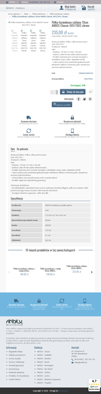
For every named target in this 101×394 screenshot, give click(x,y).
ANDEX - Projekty (44, 383)
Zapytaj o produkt (62, 104)
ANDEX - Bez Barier (45, 369)
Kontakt (60, 2)
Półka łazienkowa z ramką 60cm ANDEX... (50, 269)
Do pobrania (22, 149)
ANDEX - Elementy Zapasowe (49, 379)
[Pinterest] (90, 99)
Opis (13, 149)
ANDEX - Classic (43, 351)
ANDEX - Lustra (43, 376)
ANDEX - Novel (43, 362)
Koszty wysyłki (15, 358)
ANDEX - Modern (44, 358)
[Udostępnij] (78, 99)
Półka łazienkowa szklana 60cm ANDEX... (77, 267)
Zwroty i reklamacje (16, 362)
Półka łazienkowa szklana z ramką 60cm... (24, 269)
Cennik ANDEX (14, 379)
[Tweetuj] (84, 99)
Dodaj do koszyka (75, 92)
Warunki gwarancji (16, 365)
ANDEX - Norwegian (45, 365)
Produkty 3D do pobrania (19, 376)
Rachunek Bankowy (16, 372)
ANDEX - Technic (43, 372)
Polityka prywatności (17, 355)
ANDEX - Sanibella (44, 355)
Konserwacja (14, 369)
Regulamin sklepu (16, 351)
